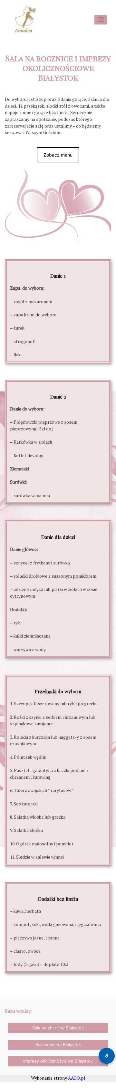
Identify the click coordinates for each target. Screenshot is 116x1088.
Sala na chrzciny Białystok (58, 1027)
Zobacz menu (58, 155)
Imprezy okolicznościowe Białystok (58, 1061)
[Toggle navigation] (101, 19)
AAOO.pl (76, 1078)
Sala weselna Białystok (58, 1044)
